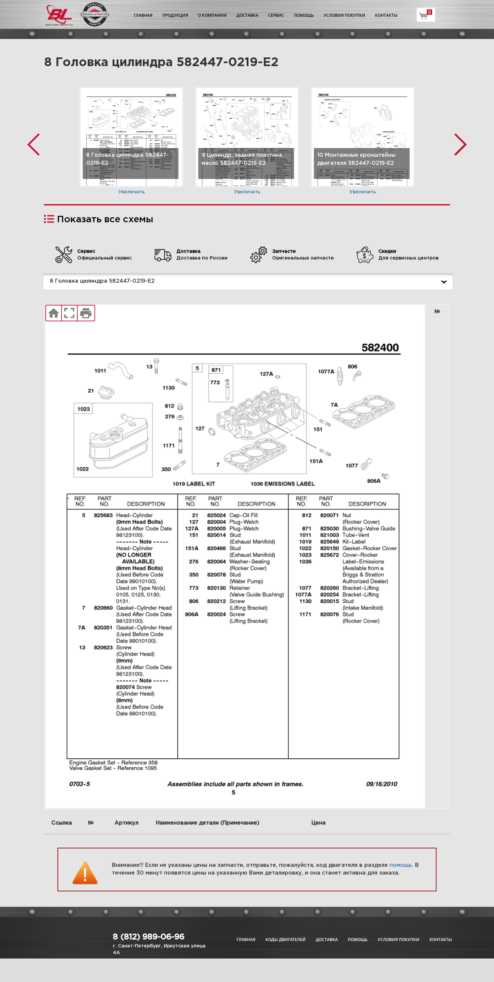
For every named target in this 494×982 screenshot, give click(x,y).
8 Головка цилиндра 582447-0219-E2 (102, 281)
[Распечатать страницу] (86, 313)
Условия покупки (344, 15)
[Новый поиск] (53, 313)
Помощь (304, 15)
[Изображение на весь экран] (69, 313)
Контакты (386, 15)
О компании (212, 15)
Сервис (276, 15)
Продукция (175, 15)
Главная (143, 15)
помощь (400, 865)
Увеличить (131, 192)
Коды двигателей (285, 939)
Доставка (247, 15)
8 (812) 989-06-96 (148, 937)
